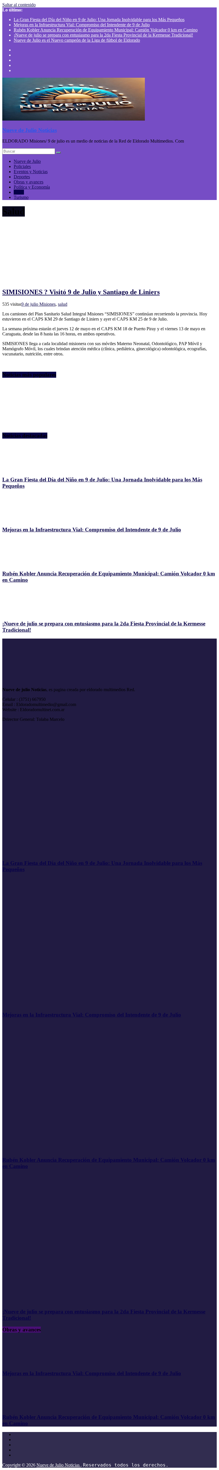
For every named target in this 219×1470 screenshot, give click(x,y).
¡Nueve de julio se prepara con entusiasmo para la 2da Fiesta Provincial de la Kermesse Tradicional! (103, 35)
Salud (19, 192)
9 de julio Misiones (38, 304)
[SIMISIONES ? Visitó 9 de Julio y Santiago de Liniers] (57, 279)
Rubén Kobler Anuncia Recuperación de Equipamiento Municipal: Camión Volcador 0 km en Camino (106, 29)
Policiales (22, 166)
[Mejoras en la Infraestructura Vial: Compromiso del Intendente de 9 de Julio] (32, 518)
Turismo (21, 197)
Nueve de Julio (27, 161)
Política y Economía (32, 187)
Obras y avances (28, 181)
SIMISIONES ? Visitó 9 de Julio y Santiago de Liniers (81, 292)
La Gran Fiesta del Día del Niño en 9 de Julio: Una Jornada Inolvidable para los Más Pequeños (99, 19)
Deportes (22, 176)
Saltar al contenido (19, 4)
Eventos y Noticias (31, 171)
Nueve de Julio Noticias (29, 130)
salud (62, 304)
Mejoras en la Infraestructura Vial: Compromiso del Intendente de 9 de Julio (82, 24)
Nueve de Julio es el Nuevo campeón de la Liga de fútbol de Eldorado (77, 40)
